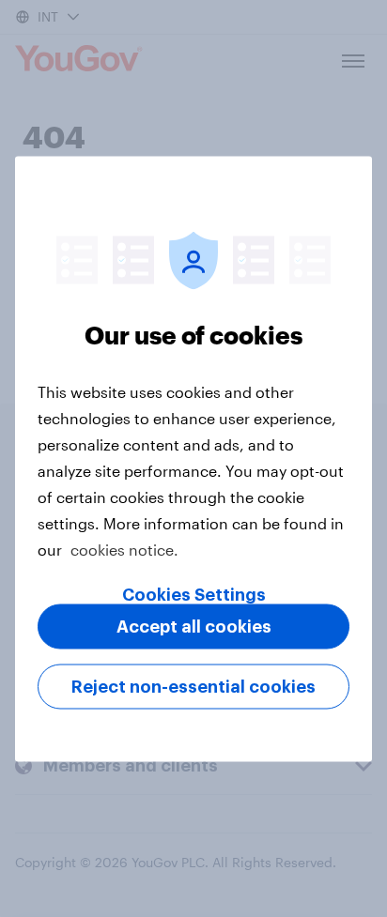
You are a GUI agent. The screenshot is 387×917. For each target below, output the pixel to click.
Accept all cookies (193, 626)
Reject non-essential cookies (193, 686)
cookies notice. (124, 549)
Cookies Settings (194, 594)
